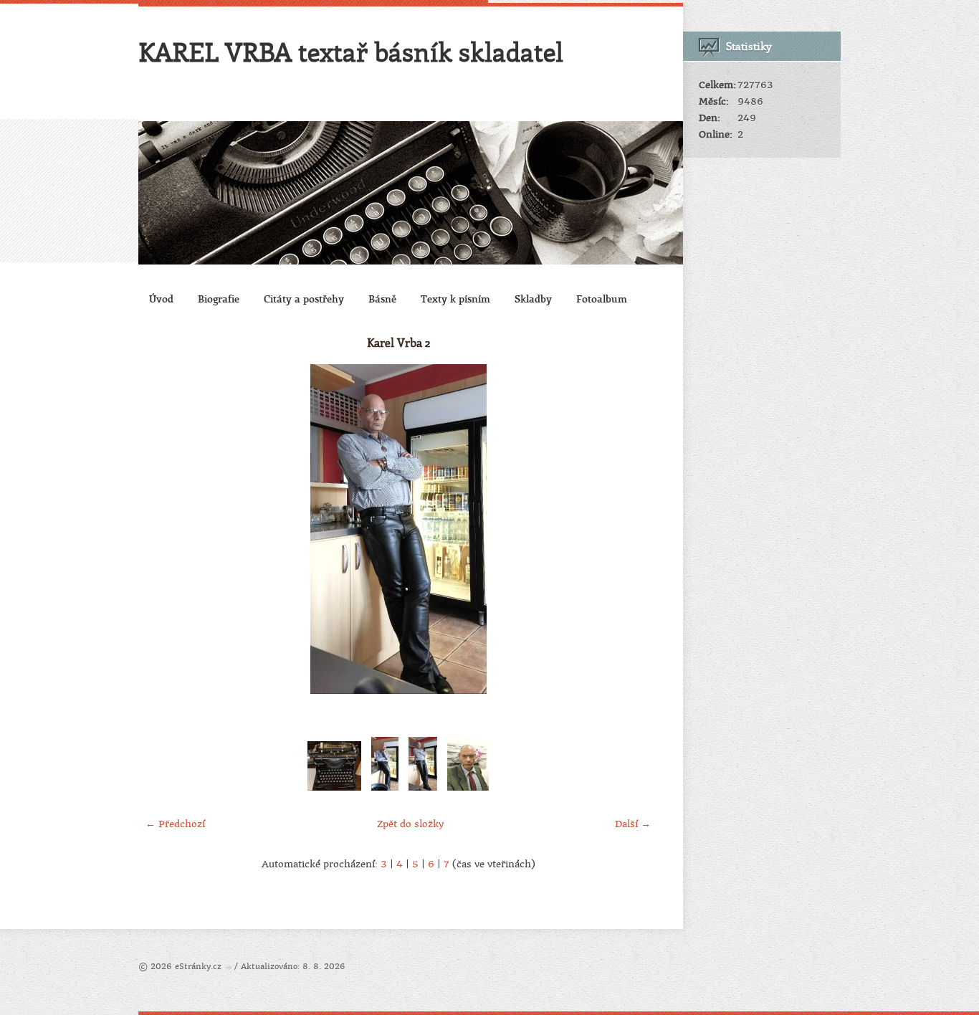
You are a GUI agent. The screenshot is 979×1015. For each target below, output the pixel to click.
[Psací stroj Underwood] (334, 791)
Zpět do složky (410, 824)
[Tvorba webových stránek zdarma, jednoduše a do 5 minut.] (229, 967)
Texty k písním (455, 298)
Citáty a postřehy (304, 298)
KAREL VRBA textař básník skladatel (350, 51)
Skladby (533, 298)
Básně (382, 298)
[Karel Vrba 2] (423, 791)
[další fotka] (635, 529)
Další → (633, 824)
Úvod (161, 298)
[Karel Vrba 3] (385, 791)
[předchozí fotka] (161, 529)
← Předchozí (175, 824)
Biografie (218, 298)
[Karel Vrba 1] (468, 791)
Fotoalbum (601, 298)
